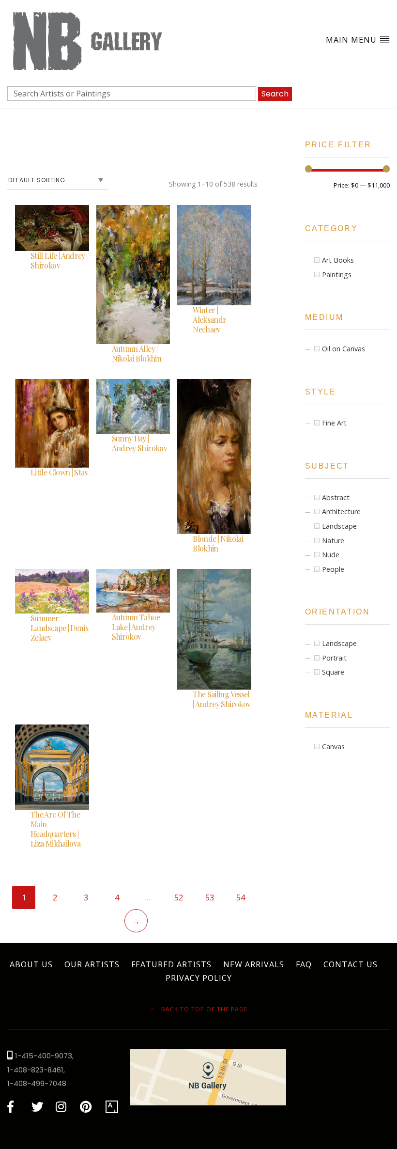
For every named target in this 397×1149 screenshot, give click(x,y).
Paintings (336, 274)
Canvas (333, 746)
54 (240, 897)
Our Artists (92, 964)
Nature (333, 540)
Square (333, 672)
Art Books (338, 260)
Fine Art (334, 422)
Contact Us (350, 964)
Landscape (339, 526)
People (333, 569)
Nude (330, 554)
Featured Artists (171, 964)
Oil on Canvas (343, 348)
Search (275, 93)
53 (209, 897)
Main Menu (352, 39)
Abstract (336, 497)
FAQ (304, 964)
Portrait (334, 657)
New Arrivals (253, 964)
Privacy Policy (199, 978)
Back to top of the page (203, 1009)
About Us (31, 964)
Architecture (341, 511)
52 (178, 897)
